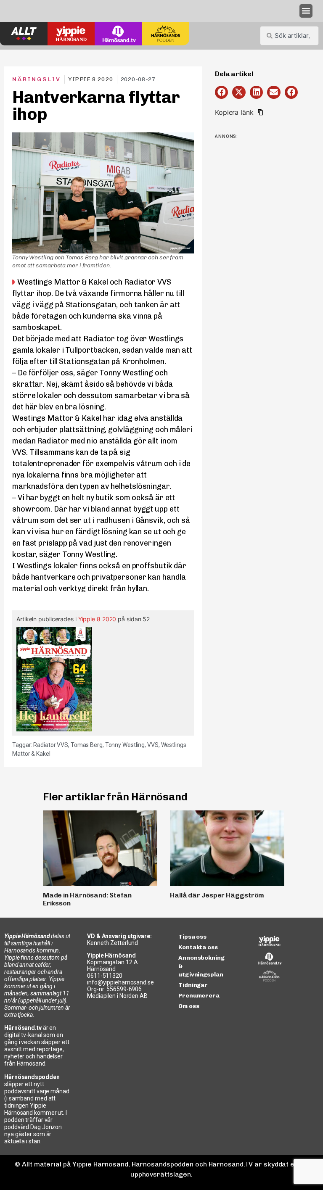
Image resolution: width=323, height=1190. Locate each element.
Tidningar (193, 985)
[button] (306, 11)
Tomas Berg (87, 744)
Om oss (188, 1006)
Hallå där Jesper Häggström (217, 895)
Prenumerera (199, 995)
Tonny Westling (125, 744)
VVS (153, 744)
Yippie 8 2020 (97, 619)
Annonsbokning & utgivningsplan (201, 966)
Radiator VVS (50, 744)
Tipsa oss (192, 936)
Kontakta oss (198, 947)
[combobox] (289, 35)
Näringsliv (36, 79)
